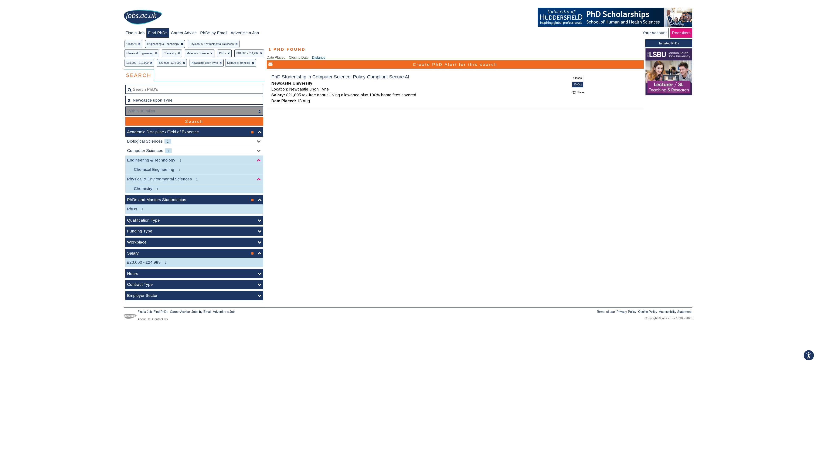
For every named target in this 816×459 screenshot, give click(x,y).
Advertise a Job (245, 33)
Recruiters (681, 33)
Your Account (654, 33)
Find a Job (135, 33)
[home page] (143, 18)
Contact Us (160, 319)
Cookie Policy (647, 311)
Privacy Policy (626, 311)
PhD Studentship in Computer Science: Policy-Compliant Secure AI (340, 76)
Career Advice (184, 33)
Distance (318, 57)
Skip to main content (20, 4)
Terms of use (606, 311)
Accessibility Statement (675, 311)
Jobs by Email (201, 311)
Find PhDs (157, 33)
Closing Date (299, 57)
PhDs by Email (213, 33)
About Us (143, 319)
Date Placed (276, 57)
